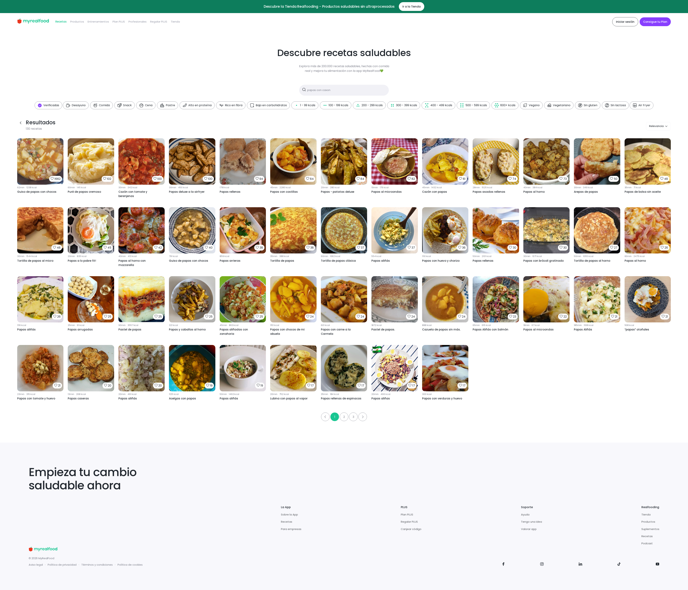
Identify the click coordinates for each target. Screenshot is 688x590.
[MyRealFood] (33, 21)
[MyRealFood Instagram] (542, 564)
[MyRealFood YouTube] (657, 564)
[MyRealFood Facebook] (503, 564)
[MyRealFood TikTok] (619, 564)
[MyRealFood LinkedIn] (580, 564)
